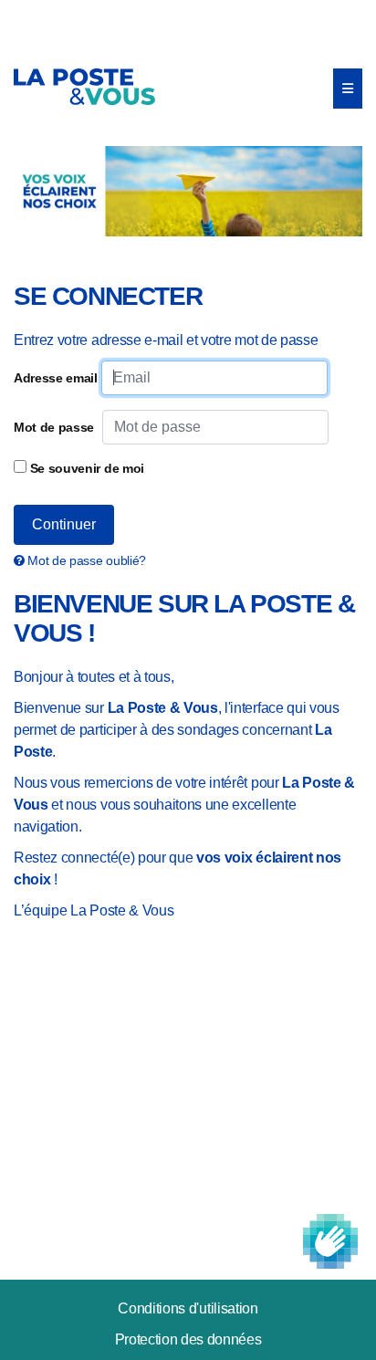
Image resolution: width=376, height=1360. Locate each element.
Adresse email (56, 378)
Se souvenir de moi (85, 468)
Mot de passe (54, 427)
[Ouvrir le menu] (347, 89)
